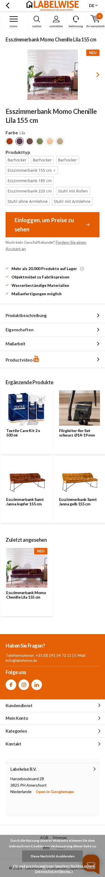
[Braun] (30, 141)
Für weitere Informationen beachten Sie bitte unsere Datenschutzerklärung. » (54, 869)
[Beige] (60, 141)
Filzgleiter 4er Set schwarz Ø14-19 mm (77, 432)
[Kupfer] (9, 141)
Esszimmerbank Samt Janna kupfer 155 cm (25, 501)
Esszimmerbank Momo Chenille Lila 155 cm (26, 594)
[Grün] (40, 141)
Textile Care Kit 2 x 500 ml (23, 432)
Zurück (7, 5)
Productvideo (19, 359)
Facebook (11, 684)
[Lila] (20, 141)
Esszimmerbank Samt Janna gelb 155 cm (78, 501)
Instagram (23, 684)
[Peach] (50, 141)
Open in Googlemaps (55, 791)
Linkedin (36, 684)
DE (91, 5)
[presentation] (93, 74)
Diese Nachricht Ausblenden (52, 856)
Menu (13, 26)
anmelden (56, 26)
